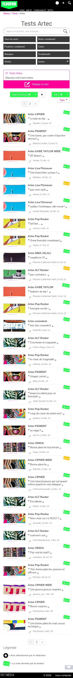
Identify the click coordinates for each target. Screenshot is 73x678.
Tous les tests (11, 39)
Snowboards (44, 54)
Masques (8, 54)
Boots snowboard (46, 39)
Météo (50, 10)
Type (62, 100)
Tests (15, 13)
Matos (29, 10)
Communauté (39, 10)
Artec (22, 13)
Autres (41, 61)
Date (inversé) (20, 94)
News (22, 10)
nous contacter (63, 675)
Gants (41, 46)
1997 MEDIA (8, 675)
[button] (63, 3)
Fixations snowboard (14, 46)
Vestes (7, 61)
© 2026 (47, 675)
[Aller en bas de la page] (69, 667)
